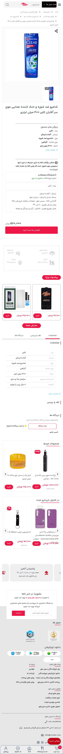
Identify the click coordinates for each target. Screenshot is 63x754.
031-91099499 (54, 721)
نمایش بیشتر (51, 149)
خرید (37, 315)
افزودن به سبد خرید (31, 230)
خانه (56, 12)
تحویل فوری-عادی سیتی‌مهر (49, 706)
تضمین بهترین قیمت (52, 702)
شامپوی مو (14, 16)
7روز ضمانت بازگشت (52, 698)
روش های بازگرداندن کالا (25, 682)
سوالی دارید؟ (54, 741)
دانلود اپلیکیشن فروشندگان (49, 673)
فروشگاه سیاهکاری (46, 174)
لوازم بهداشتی (48, 16)
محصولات (46, 12)
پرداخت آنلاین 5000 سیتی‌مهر (49, 682)
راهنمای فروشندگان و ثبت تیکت (48, 678)
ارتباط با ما (30, 673)
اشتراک (18, 613)
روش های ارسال (54, 693)
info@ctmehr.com (53, 735)
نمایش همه (31, 325)
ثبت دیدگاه (42, 426)
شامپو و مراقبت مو (31, 16)
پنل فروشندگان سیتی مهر (50, 669)
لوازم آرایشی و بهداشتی (29, 12)
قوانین (31, 669)
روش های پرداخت (27, 678)
